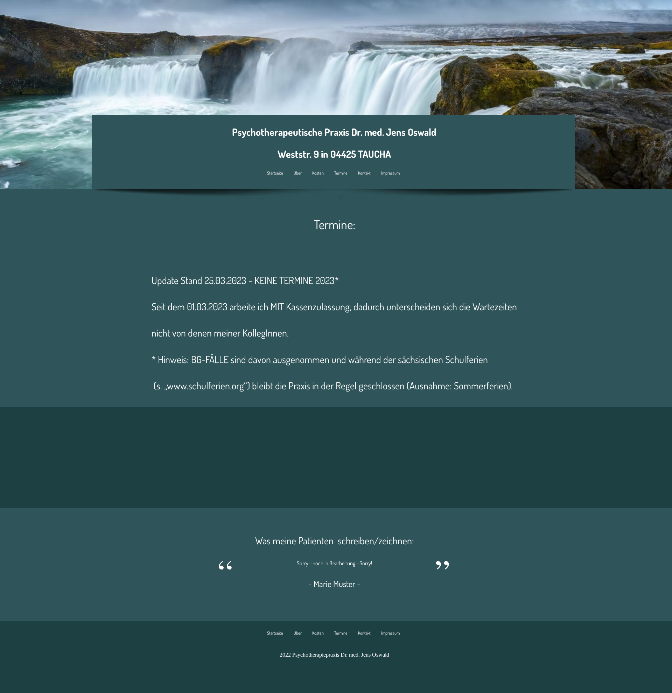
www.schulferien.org (205, 385)
